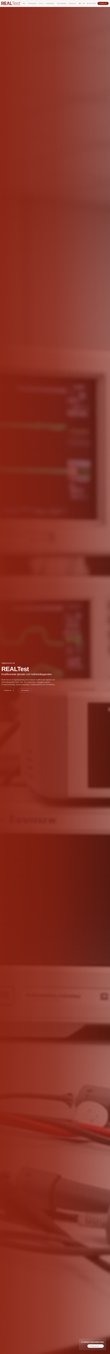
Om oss (41, 3)
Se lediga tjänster (94, 1346)
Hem (24, 3)
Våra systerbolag (61, 3)
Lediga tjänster (50, 3)
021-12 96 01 (92, 3)
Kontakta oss (72, 3)
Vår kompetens (32, 3)
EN (84, 3)
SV (80, 3)
